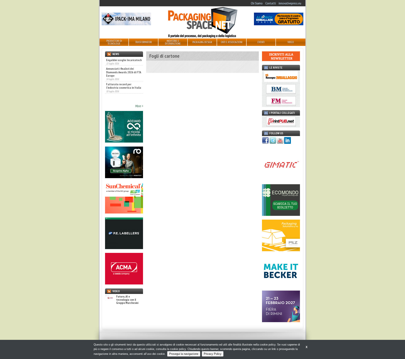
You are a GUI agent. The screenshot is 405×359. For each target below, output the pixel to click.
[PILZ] (281, 250)
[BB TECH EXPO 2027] (281, 321)
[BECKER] (281, 285)
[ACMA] (124, 283)
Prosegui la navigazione (183, 353)
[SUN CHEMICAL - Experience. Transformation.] (124, 212)
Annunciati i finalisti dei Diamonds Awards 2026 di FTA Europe (123, 72)
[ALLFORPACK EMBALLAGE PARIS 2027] (278, 24)
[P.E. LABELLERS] (124, 248)
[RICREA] (124, 141)
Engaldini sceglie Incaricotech (124, 60)
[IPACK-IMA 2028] (126, 24)
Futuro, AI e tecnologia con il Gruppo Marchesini (127, 300)
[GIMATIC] (281, 179)
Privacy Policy (212, 353)
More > (139, 106)
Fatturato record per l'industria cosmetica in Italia (123, 86)
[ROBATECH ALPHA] (124, 177)
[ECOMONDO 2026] (281, 214)
